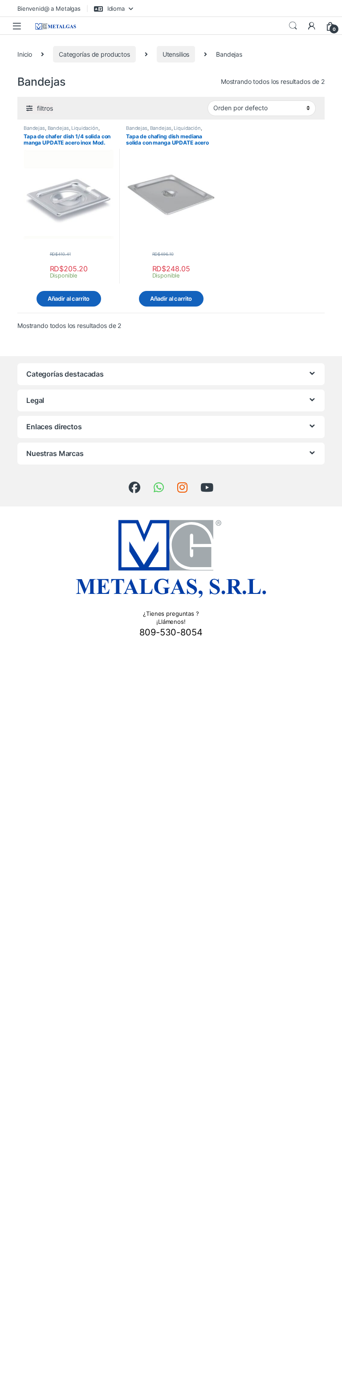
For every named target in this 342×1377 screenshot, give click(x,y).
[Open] (17, 26)
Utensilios (176, 54)
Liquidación (84, 128)
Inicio (24, 54)
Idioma (115, 8)
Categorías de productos (94, 54)
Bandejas (34, 128)
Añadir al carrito (69, 298)
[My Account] (312, 26)
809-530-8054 (170, 632)
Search (293, 26)
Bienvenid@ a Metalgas (49, 8)
